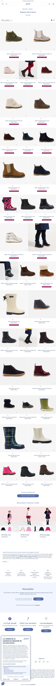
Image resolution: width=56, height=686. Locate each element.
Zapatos (30, 9)
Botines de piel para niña (28, 484)
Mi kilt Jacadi (25, 535)
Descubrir (28, 629)
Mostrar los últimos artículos (28, 495)
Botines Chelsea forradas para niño (28, 283)
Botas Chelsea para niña (46, 149)
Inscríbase (38, 599)
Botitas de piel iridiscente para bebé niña (10, 82)
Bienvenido (25, 9)
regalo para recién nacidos (32, 673)
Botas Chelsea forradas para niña (42, 455)
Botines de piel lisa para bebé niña (28, 350)
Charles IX (13, 555)
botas (21, 555)
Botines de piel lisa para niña (28, 216)
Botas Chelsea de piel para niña (28, 82)
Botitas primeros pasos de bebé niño (28, 417)
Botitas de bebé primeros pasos (14, 53)
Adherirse (10, 629)
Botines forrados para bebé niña (9, 417)
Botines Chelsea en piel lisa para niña (9, 350)
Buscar (46, 630)
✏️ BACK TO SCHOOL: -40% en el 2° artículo (28, 1)
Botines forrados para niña (46, 283)
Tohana (48, 675)
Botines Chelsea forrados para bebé (9, 283)
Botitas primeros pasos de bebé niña (46, 82)
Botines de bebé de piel (28, 149)
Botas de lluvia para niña (9, 216)
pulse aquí (38, 605)
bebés (43, 670)
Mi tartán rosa (6, 535)
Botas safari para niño (14, 388)
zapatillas (18, 557)
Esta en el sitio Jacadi (28, 684)
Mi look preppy (45, 535)
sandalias (30, 557)
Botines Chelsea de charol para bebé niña (42, 53)
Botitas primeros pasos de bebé (42, 321)
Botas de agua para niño (46, 417)
